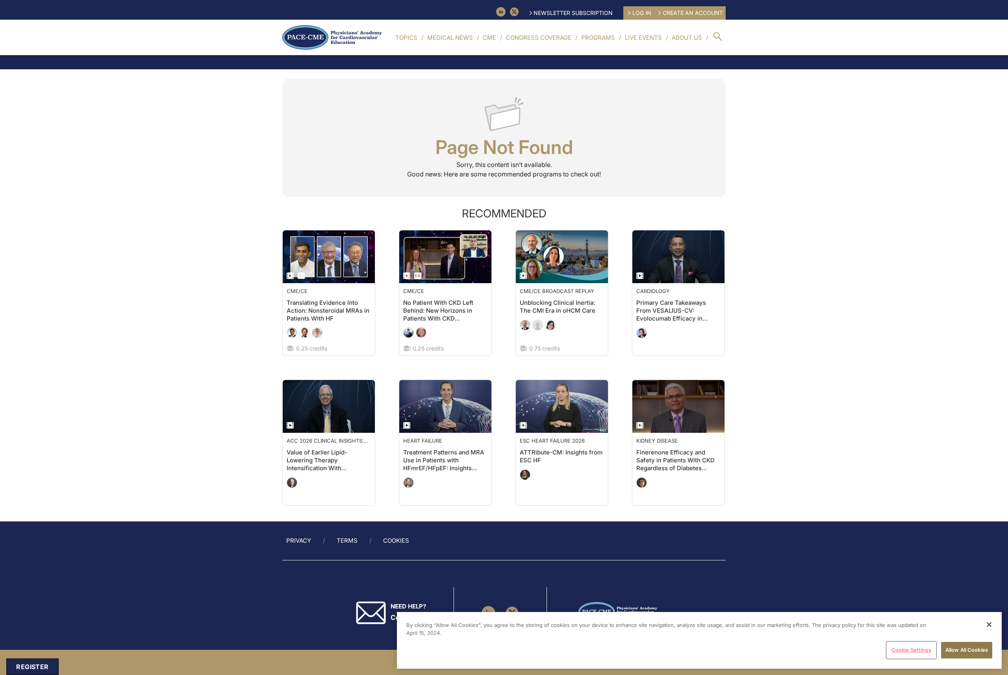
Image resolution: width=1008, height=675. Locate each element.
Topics (406, 37)
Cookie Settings (911, 650)
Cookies (396, 540)
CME (489, 37)
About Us (687, 37)
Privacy (298, 540)
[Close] (989, 624)
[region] (699, 640)
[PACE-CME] (332, 37)
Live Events (643, 37)
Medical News (450, 37)
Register (32, 667)
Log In (641, 12)
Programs (598, 37)
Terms (347, 540)
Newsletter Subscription (573, 12)
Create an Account (693, 12)
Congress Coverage (538, 37)
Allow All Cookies (966, 650)
